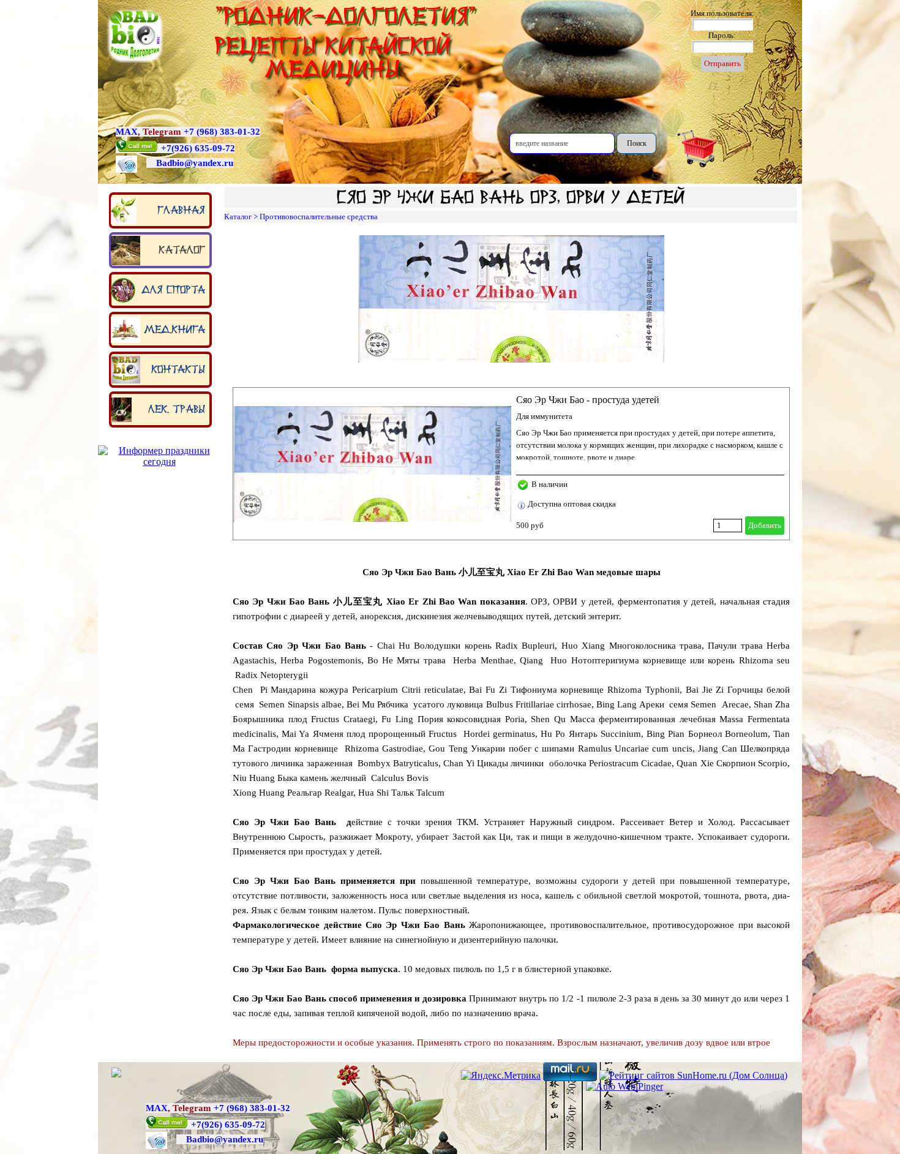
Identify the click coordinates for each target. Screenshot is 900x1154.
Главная (181, 210)
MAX (127, 132)
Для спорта (173, 290)
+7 (166, 148)
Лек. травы (176, 409)
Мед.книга (174, 329)
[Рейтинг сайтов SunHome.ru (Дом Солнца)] (693, 1075)
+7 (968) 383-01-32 (222, 132)
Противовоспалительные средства (319, 216)
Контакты (178, 369)
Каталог (182, 250)
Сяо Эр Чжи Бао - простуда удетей (587, 399)
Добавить (764, 525)
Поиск (637, 143)
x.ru (225, 163)
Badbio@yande (186, 163)
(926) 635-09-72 (203, 148)
